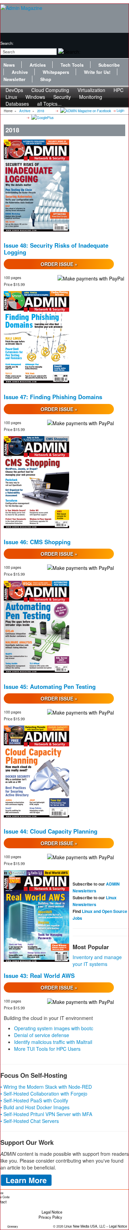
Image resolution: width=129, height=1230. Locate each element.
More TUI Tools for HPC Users (47, 1048)
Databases (17, 103)
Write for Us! (97, 72)
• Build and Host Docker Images (34, 1107)
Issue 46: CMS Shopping (37, 542)
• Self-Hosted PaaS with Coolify (34, 1100)
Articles (38, 65)
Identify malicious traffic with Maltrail (53, 1041)
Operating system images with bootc (53, 1028)
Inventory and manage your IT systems (97, 960)
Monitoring (90, 96)
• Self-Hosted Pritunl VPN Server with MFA (46, 1114)
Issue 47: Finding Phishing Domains (53, 397)
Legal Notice (52, 1212)
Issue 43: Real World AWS (39, 975)
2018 (40, 110)
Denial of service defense (41, 1035)
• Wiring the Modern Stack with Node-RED (46, 1086)
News (9, 65)
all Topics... (49, 103)
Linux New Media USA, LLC (84, 1226)
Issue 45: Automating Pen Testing (50, 686)
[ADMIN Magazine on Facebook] (85, 110)
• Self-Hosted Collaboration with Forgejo (43, 1093)
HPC (118, 90)
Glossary (12, 1226)
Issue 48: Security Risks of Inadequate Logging (56, 248)
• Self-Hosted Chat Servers (29, 1120)
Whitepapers (56, 72)
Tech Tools (72, 65)
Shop (45, 79)
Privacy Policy (50, 1217)
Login (120, 110)
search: (6, 43)
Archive (20, 72)
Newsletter (14, 79)
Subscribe (109, 65)
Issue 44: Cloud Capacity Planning (50, 831)
